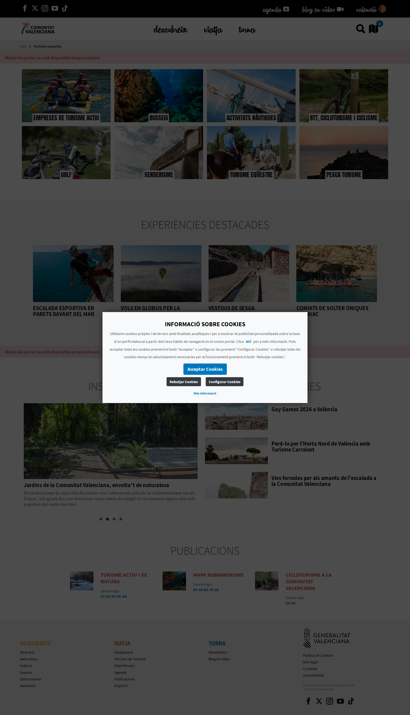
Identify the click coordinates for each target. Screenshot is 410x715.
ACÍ (248, 341)
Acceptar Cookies (205, 369)
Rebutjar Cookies (184, 381)
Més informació (205, 393)
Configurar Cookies (224, 381)
